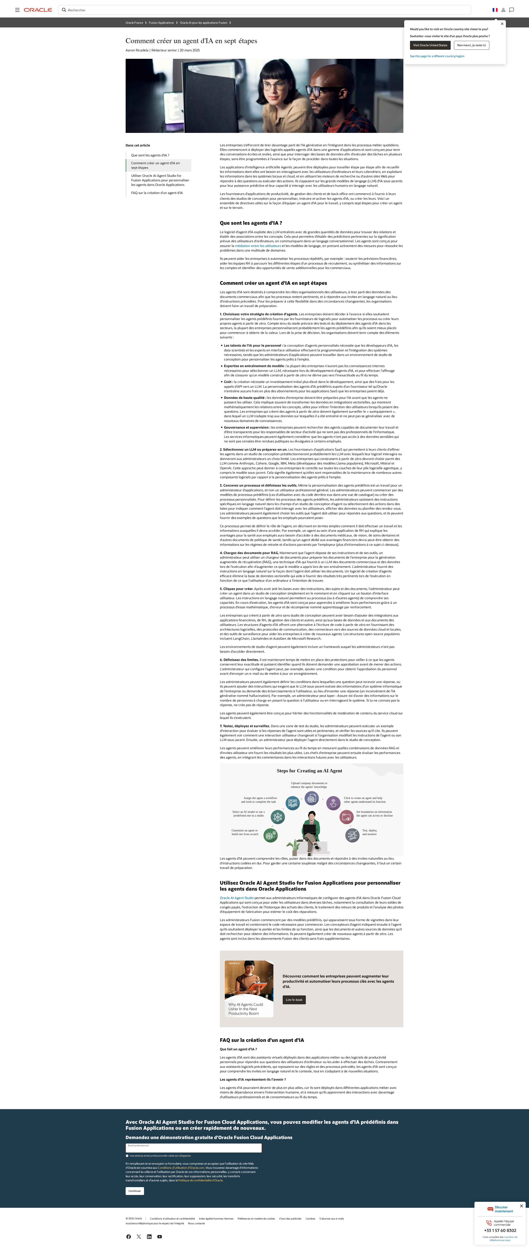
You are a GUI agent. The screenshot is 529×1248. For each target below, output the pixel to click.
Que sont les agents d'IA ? (150, 155)
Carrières (310, 1218)
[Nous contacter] (511, 9)
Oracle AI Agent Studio (237, 898)
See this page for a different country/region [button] (437, 56)
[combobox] (264, 10)
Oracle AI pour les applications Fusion (203, 23)
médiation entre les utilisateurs (258, 245)
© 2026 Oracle (134, 1218)
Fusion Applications (161, 23)
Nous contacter (196, 1223)
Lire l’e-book (294, 1000)
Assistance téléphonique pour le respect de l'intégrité (155, 1223)
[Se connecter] (503, 9)
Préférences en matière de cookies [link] (256, 1218)
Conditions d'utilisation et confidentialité (172, 1218)
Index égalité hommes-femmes (216, 1218)
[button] (17, 9)
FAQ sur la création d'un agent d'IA (157, 192)
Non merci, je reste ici (471, 45)
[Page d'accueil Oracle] (38, 10)
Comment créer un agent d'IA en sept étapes (155, 165)
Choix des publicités (290, 1218)
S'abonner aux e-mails (331, 1218)
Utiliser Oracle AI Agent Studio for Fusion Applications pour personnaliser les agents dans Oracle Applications (160, 180)
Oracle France (134, 23)
